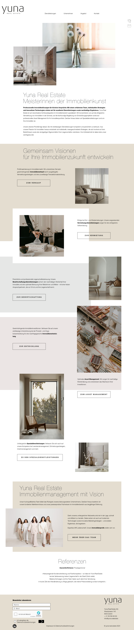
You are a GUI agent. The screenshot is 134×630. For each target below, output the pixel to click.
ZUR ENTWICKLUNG (29, 346)
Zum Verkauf (33, 183)
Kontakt (96, 14)
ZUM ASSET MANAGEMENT (94, 394)
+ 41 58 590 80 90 (110, 616)
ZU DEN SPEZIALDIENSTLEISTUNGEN (40, 457)
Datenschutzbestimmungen (26, 622)
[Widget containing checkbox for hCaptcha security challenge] (27, 614)
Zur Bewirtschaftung (29, 297)
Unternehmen (68, 14)
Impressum (50, 626)
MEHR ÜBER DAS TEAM (84, 537)
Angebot (83, 14)
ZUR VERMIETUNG (94, 236)
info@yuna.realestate (111, 619)
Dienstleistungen (50, 14)
